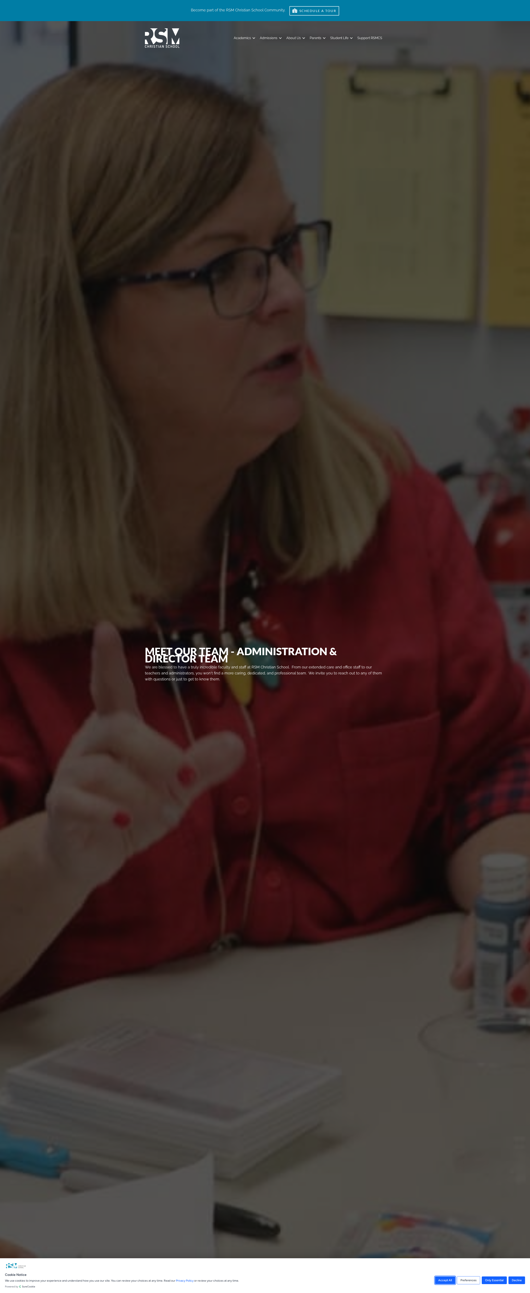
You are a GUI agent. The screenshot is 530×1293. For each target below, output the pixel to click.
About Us (293, 38)
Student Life (339, 38)
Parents (315, 38)
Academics (242, 38)
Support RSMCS (369, 38)
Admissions (268, 38)
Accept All (445, 1280)
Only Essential (494, 1280)
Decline (517, 1280)
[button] (254, 38)
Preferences (468, 1280)
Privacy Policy (185, 1280)
